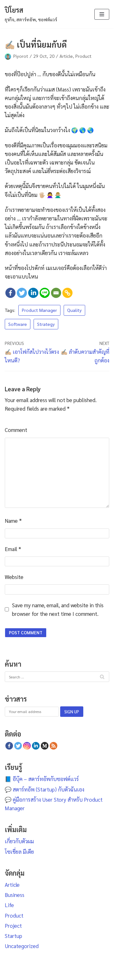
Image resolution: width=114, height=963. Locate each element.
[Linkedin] (33, 293)
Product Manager (39, 310)
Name (13, 520)
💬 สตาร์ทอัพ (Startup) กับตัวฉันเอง (44, 789)
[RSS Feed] (53, 746)
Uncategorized (22, 945)
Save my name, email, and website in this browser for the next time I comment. (58, 609)
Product (83, 56)
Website (14, 576)
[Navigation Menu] (101, 14)
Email (13, 548)
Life (9, 904)
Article (66, 56)
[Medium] (44, 746)
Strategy (46, 324)
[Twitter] (22, 293)
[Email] (56, 293)
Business (14, 894)
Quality (74, 310)
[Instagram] (27, 746)
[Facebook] (10, 293)
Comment (16, 429)
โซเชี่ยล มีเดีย (19, 851)
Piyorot (20, 56)
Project (13, 925)
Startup (13, 935)
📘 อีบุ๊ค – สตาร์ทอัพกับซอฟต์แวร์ (42, 778)
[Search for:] (57, 676)
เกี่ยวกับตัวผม (19, 841)
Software (17, 324)
